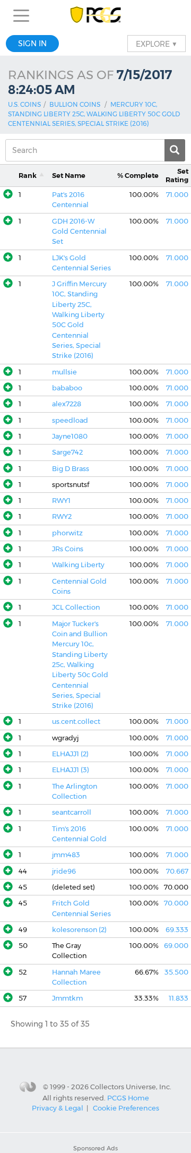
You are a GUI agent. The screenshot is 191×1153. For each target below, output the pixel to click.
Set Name (68, 176)
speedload (70, 420)
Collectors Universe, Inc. (130, 1086)
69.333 (177, 930)
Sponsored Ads (95, 1148)
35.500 (176, 972)
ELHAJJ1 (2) (70, 754)
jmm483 (66, 855)
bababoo (67, 388)
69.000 (176, 946)
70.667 (177, 871)
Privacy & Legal (57, 1108)
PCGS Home (128, 1097)
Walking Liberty (78, 565)
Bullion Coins (74, 104)
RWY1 (61, 501)
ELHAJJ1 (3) (70, 770)
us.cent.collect (76, 721)
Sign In (32, 43)
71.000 (177, 195)
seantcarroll (71, 812)
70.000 (176, 903)
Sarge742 (67, 452)
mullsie (64, 372)
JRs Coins (67, 549)
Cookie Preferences (126, 1108)
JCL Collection (76, 607)
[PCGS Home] (96, 15)
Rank (28, 176)
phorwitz (67, 533)
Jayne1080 (70, 436)
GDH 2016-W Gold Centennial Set (79, 231)
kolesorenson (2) (79, 930)
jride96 (64, 871)
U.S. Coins (24, 104)
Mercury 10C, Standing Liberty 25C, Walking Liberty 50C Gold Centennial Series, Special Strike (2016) (94, 113)
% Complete (138, 176)
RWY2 (62, 516)
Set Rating (177, 175)
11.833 (178, 998)
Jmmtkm (67, 998)
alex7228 (66, 404)
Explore (156, 43)
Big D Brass (70, 469)
